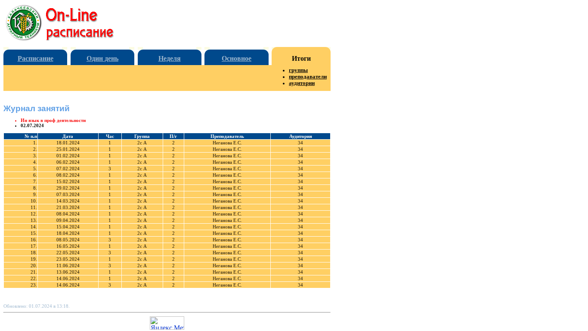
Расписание (35, 58)
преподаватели (308, 77)
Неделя (169, 58)
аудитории (302, 83)
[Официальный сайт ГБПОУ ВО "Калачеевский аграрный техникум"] (67, 38)
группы (298, 70)
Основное (236, 58)
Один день (102, 58)
